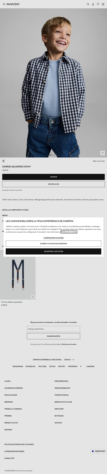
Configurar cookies (54, 238)
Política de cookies (69, 232)
